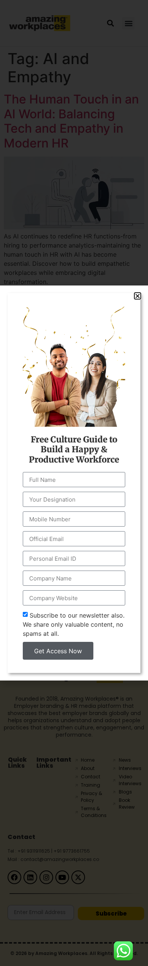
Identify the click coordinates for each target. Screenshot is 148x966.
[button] (137, 296)
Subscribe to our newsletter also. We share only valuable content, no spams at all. (73, 624)
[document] (74, 483)
